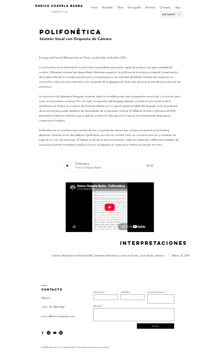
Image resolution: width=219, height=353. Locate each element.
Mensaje (97, 306)
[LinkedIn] (61, 333)
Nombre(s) (99, 292)
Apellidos (125, 292)
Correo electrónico (156, 292)
